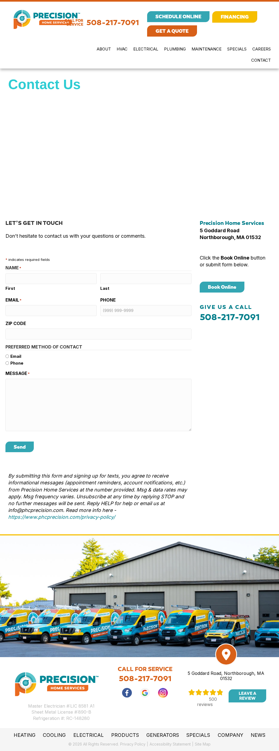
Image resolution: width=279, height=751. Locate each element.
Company (230, 735)
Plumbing (175, 49)
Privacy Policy (132, 744)
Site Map (203, 744)
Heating (24, 735)
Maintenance (207, 49)
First (10, 288)
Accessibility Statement (170, 744)
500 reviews (207, 701)
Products (125, 735)
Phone (16, 363)
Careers (261, 49)
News (258, 735)
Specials (237, 49)
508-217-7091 (112, 22)
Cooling (54, 735)
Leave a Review (247, 696)
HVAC (122, 49)
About (104, 49)
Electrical (145, 49)
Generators (162, 735)
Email (15, 356)
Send (20, 447)
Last (104, 288)
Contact (261, 60)
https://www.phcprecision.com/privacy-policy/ (61, 517)
